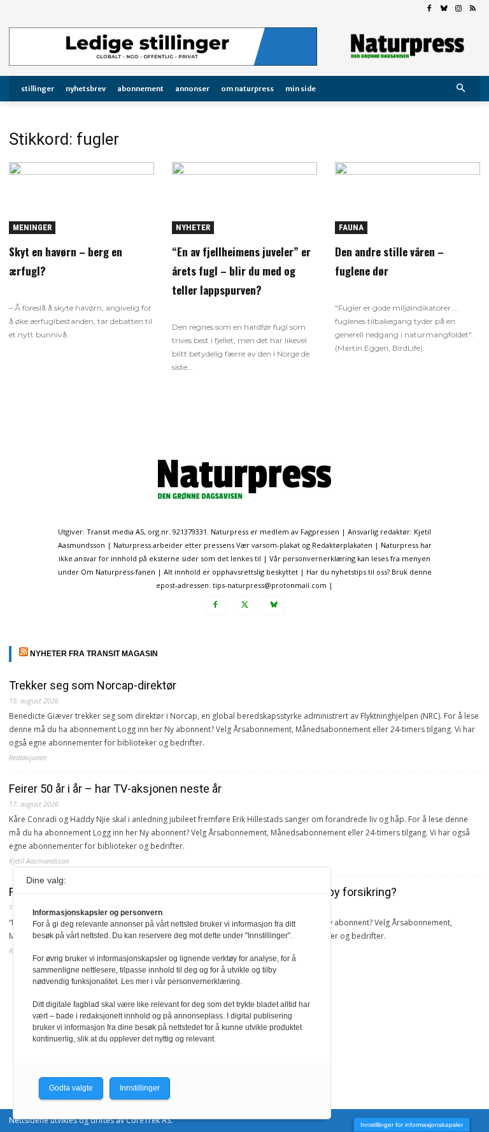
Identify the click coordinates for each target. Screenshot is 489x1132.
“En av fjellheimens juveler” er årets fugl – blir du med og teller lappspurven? (241, 271)
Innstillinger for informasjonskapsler (411, 1124)
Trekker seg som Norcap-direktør (92, 685)
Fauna (351, 227)
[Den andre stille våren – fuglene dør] (407, 198)
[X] (244, 605)
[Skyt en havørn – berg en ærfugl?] (81, 198)
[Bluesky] (444, 9)
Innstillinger (140, 1088)
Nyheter (193, 227)
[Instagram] (458, 9)
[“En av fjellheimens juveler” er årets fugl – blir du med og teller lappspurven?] (244, 198)
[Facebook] (429, 9)
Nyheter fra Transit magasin (94, 653)
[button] (461, 89)
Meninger (32, 227)
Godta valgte (71, 1088)
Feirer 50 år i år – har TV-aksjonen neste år (115, 788)
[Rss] (472, 9)
